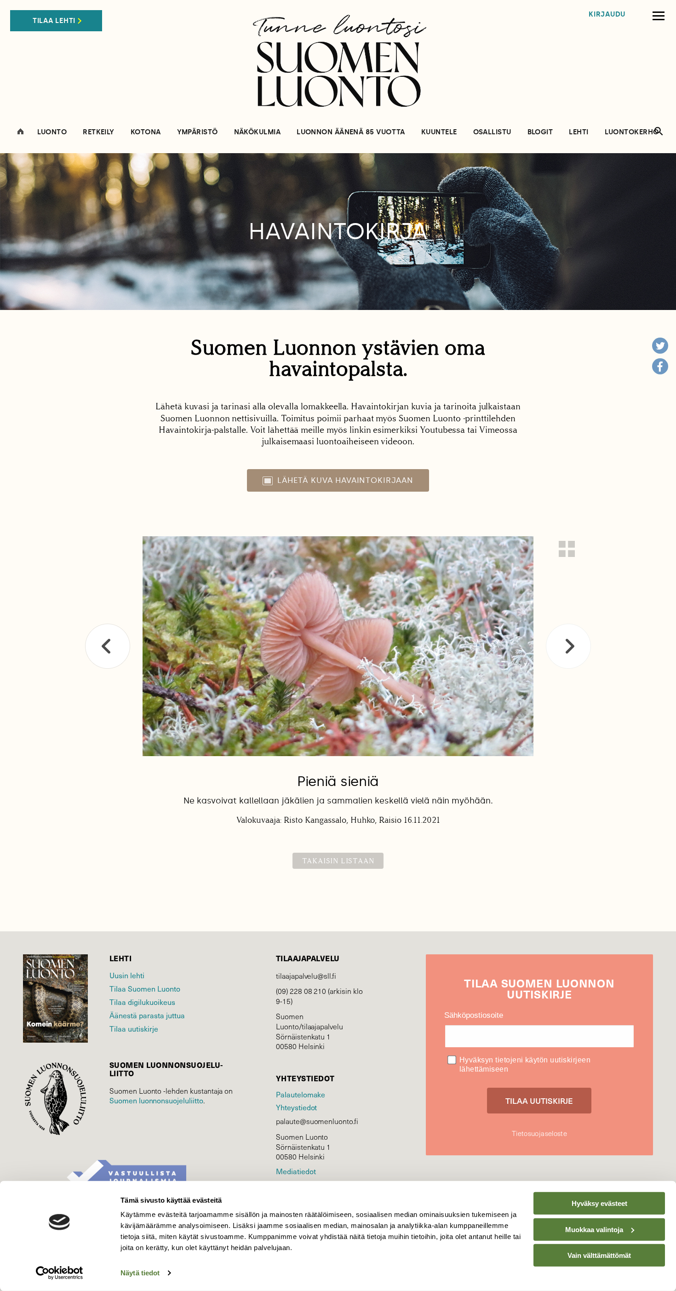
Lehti (578, 132)
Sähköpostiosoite (473, 1015)
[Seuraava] (568, 646)
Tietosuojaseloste (539, 1133)
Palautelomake (300, 1094)
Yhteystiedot (296, 1107)
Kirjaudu (607, 14)
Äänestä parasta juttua (147, 1015)
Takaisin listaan (338, 860)
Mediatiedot (295, 1170)
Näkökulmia (257, 132)
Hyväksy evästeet (599, 1203)
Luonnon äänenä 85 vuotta (351, 132)
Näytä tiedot (140, 1273)
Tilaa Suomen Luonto (144, 988)
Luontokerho (632, 132)
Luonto (52, 132)
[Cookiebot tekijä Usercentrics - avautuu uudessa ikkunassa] (59, 1273)
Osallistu (492, 132)
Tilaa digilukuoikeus (142, 1001)
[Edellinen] (107, 646)
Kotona (146, 132)
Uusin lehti (126, 975)
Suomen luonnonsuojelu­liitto (156, 1100)
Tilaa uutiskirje (133, 1028)
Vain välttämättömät (599, 1255)
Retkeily (99, 132)
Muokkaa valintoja (594, 1229)
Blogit (540, 132)
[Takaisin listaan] (567, 549)
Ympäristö (197, 132)
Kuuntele (439, 132)
